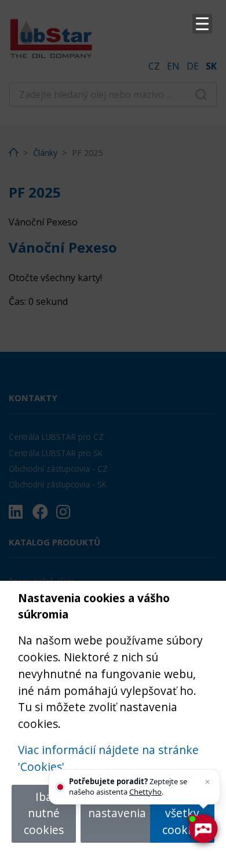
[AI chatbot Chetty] (203, 829)
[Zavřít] (207, 781)
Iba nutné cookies (44, 813)
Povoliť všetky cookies (182, 813)
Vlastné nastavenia (117, 805)
